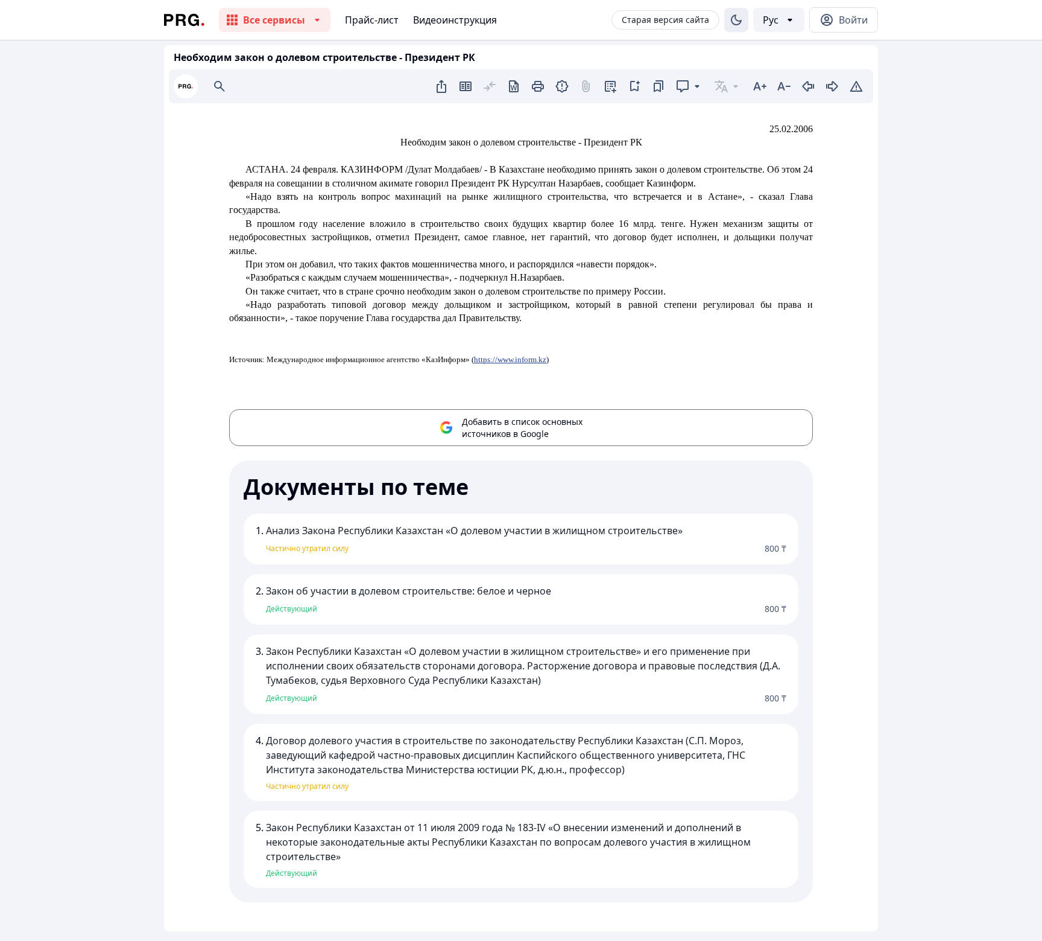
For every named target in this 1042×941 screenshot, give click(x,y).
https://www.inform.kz (510, 359)
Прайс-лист (372, 20)
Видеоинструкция (455, 20)
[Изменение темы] (736, 20)
